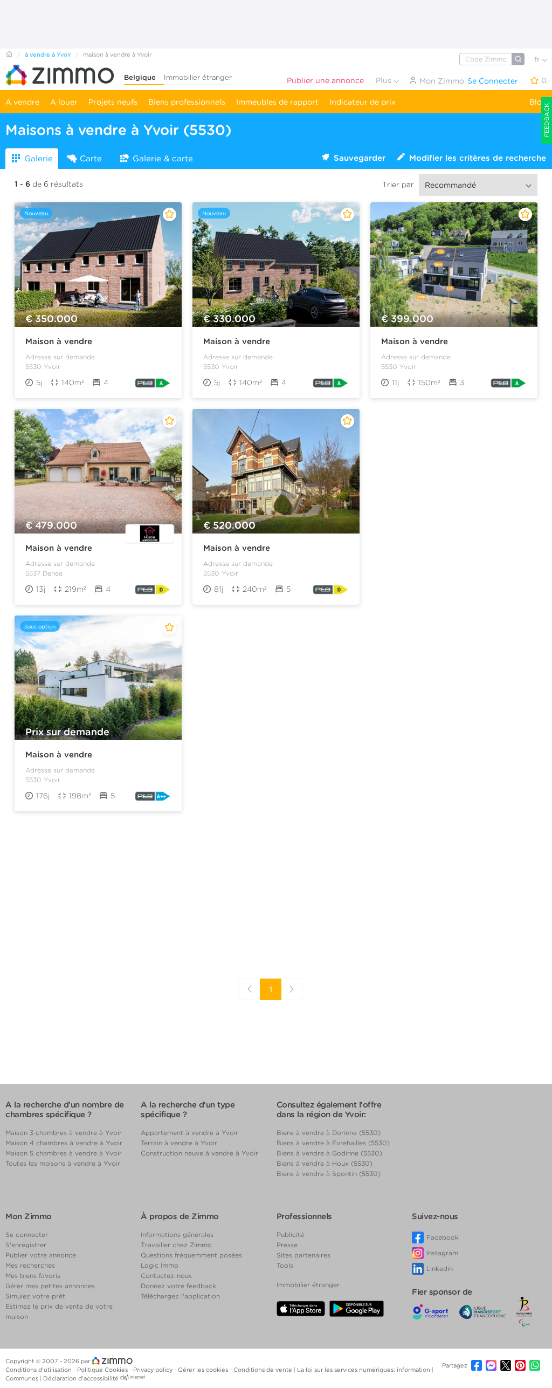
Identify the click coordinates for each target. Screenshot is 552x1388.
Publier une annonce (325, 80)
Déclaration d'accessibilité (81, 1378)
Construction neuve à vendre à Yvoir (199, 1153)
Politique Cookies (103, 1369)
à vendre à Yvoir (48, 54)
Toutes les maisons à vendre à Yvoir (62, 1163)
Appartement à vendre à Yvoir (189, 1133)
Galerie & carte (163, 158)
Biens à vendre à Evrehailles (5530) (333, 1143)
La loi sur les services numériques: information (364, 1369)
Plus (385, 80)
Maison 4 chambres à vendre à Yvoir (63, 1143)
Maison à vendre (58, 341)
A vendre (22, 102)
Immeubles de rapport (277, 102)
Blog (538, 102)
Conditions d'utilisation (39, 1369)
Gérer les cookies (204, 1369)
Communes (22, 1378)
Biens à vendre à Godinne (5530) (329, 1153)
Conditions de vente (263, 1369)
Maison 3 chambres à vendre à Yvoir (63, 1133)
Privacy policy (153, 1369)
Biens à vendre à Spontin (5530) (329, 1174)
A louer (64, 102)
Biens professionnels (186, 102)
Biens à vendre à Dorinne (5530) (329, 1133)
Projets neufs (112, 102)
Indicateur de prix (362, 102)
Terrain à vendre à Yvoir (179, 1143)
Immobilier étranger (198, 77)
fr (538, 60)
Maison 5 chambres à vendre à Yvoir (63, 1153)
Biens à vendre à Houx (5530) (324, 1163)
